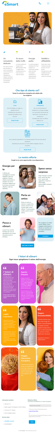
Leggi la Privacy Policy (33, 411)
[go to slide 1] (25, 42)
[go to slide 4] (29, 42)
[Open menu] (48, 3)
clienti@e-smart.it (9, 421)
